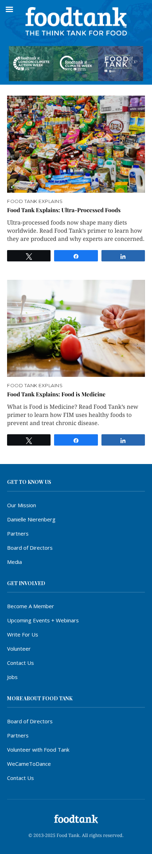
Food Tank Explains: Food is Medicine (56, 394)
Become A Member (30, 606)
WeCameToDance (29, 763)
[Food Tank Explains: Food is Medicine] (76, 328)
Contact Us (20, 662)
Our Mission (21, 505)
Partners (18, 533)
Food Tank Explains (35, 201)
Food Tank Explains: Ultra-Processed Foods (64, 210)
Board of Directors (30, 547)
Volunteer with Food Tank (38, 749)
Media (14, 561)
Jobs (12, 676)
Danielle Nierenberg (31, 519)
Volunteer (19, 648)
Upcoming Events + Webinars (43, 620)
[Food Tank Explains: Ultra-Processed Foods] (76, 144)
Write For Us (22, 634)
